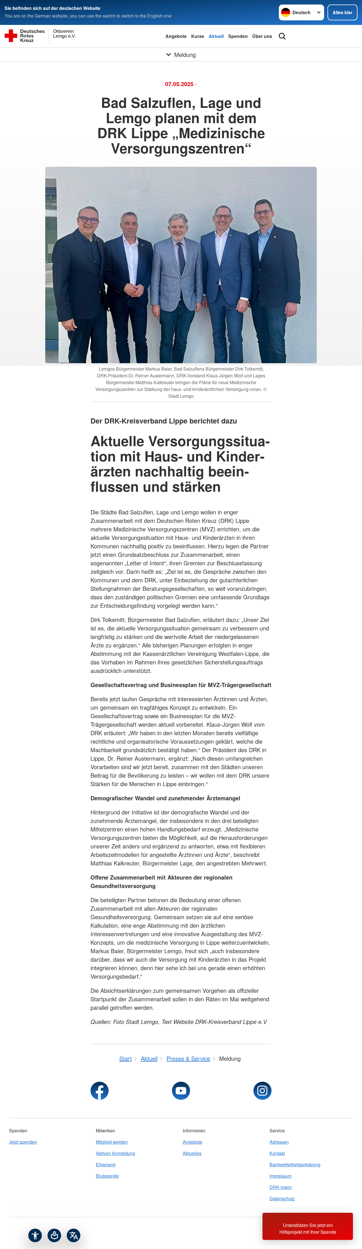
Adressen (279, 1142)
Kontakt (277, 1153)
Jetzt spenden (23, 1142)
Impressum (281, 1176)
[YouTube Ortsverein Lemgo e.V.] (181, 1091)
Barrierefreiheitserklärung (295, 1164)
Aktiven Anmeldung (115, 1153)
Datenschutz (282, 1198)
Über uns (262, 36)
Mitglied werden (112, 1142)
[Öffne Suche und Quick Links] (282, 36)
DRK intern (281, 1187)
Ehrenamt (105, 1164)
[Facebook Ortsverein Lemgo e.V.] (99, 1091)
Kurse (197, 36)
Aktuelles (192, 1153)
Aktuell (216, 36)
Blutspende (107, 1176)
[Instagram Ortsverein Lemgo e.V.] (262, 1091)
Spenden (238, 36)
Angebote (176, 36)
